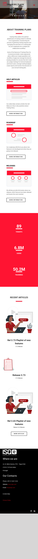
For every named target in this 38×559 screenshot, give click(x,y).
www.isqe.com (12, 484)
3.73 (16, 346)
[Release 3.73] (19, 362)
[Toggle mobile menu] (34, 5)
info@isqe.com (10, 487)
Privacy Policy (7, 500)
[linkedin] (34, 511)
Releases (20, 346)
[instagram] (31, 511)
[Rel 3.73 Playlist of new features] (19, 320)
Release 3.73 (19, 375)
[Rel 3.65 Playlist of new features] (19, 401)
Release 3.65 (16, 427)
